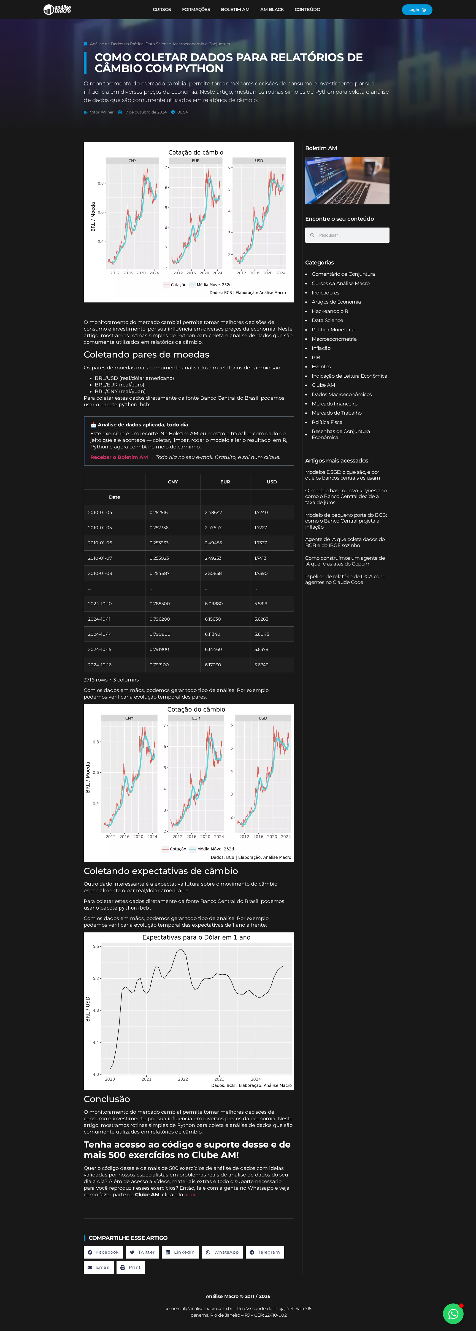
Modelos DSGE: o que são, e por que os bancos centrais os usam (342, 475)
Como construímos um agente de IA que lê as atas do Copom (345, 561)
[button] (103, 1252)
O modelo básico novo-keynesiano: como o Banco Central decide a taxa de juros (346, 496)
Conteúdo (307, 9)
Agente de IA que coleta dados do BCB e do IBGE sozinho (345, 542)
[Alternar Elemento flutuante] (453, 1313)
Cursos (162, 9)
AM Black (272, 9)
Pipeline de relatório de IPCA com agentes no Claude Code (345, 579)
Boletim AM (235, 9)
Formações (196, 9)
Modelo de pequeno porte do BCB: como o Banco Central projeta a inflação (346, 521)
